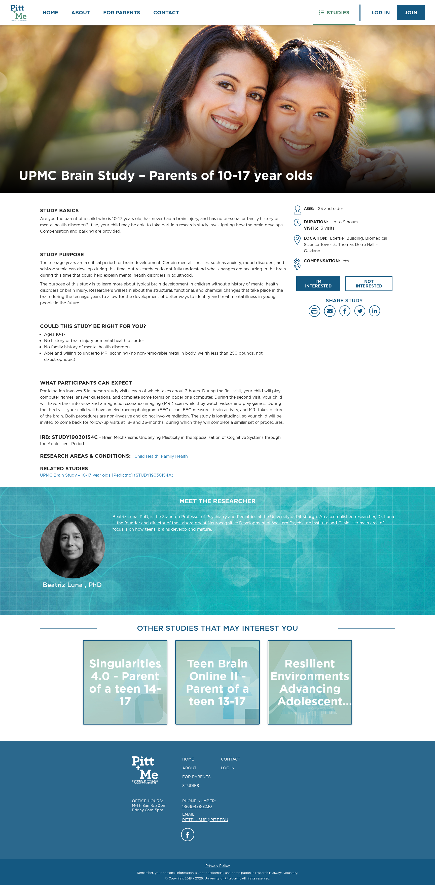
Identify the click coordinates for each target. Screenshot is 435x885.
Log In (381, 12)
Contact (166, 12)
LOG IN (228, 768)
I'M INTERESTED (318, 284)
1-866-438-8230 (197, 806)
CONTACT (230, 759)
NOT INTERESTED (369, 284)
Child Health (146, 456)
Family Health (174, 456)
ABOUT (189, 768)
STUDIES (190, 785)
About (80, 12)
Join (411, 12)
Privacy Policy (217, 865)
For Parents (121, 12)
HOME (188, 759)
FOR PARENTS (196, 776)
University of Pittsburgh (222, 878)
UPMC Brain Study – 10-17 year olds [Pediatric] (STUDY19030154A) (106, 475)
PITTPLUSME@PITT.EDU (205, 819)
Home (50, 12)
